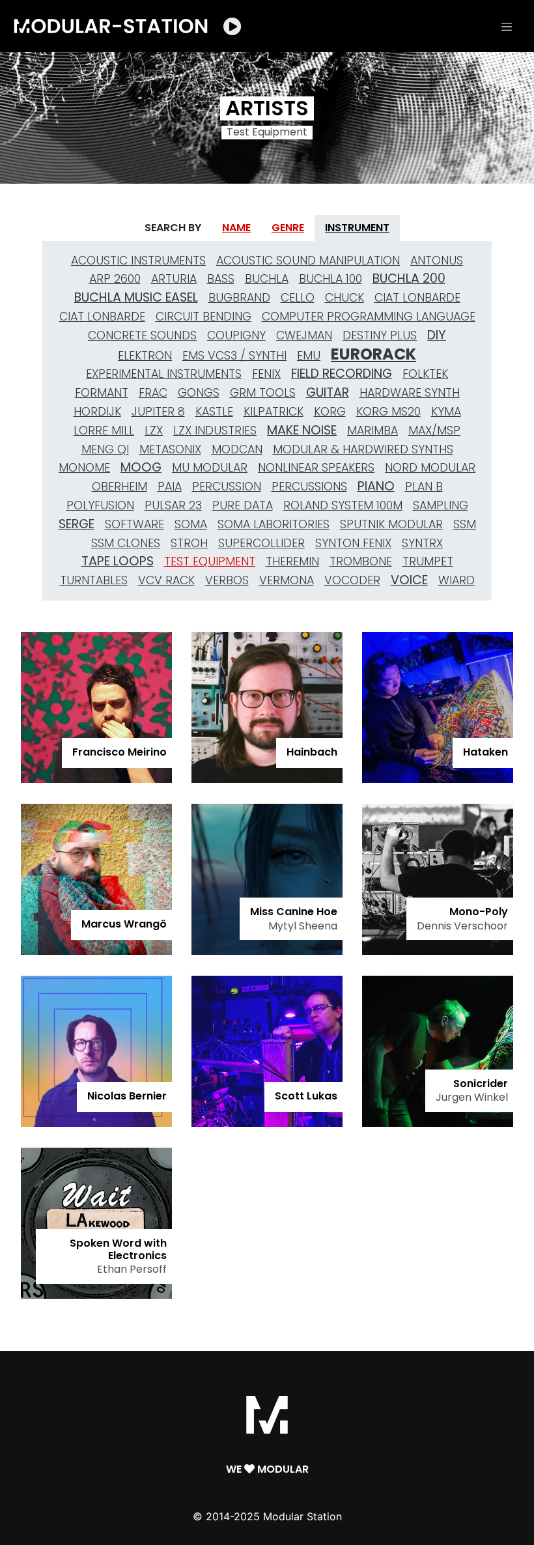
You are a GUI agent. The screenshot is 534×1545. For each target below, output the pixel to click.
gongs (198, 393)
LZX (154, 430)
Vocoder (352, 580)
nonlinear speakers (316, 467)
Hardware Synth (409, 393)
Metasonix (170, 449)
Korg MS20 (388, 411)
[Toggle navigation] (506, 26)
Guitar (327, 392)
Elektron (145, 355)
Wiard (456, 580)
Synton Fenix (353, 543)
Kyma (446, 411)
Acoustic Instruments (138, 260)
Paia (170, 486)
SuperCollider (261, 543)
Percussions (309, 486)
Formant (101, 393)
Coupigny (236, 335)
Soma (191, 524)
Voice (409, 580)
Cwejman (304, 335)
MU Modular (209, 467)
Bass (220, 279)
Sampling (440, 505)
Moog (141, 467)
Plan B (424, 486)
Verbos (227, 580)
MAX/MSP (434, 430)
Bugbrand (239, 297)
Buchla (266, 279)
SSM (464, 524)
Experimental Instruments (164, 374)
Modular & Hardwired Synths (363, 449)
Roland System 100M (342, 505)
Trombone (361, 561)
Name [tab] (236, 227)
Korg (330, 411)
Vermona (286, 580)
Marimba (372, 430)
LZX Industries (215, 430)
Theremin (292, 561)
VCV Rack (166, 580)
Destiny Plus (380, 335)
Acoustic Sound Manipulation (308, 260)
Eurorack (373, 354)
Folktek (425, 374)
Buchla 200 (408, 278)
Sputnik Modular (391, 524)
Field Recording (341, 373)
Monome (84, 467)
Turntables (94, 580)
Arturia (174, 279)
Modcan (237, 449)
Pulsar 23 (173, 505)
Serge (76, 524)
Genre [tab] (288, 227)
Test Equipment (209, 561)
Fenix (266, 374)
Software (134, 524)
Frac (153, 393)
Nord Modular (430, 467)
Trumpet (427, 561)
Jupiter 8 (158, 411)
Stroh (189, 543)
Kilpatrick (273, 411)
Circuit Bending (203, 316)
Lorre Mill (104, 430)
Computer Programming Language (368, 316)
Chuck (344, 297)
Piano (376, 486)
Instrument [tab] (357, 227)
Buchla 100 (330, 279)
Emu (308, 355)
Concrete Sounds (142, 335)
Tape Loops (117, 561)
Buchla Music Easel (136, 297)
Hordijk (97, 411)
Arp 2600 (115, 279)
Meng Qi (105, 449)
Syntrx (422, 543)
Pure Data (242, 505)
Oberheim (119, 486)
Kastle (214, 411)
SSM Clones (125, 543)
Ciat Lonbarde (417, 297)
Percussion (226, 486)
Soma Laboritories (274, 524)
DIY (436, 335)
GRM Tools (263, 393)
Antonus (436, 260)
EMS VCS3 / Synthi (234, 355)
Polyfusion (100, 505)
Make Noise (302, 430)
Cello (298, 297)
